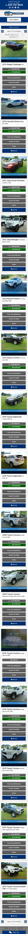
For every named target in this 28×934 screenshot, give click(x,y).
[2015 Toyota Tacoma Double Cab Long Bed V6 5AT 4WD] (14, 812)
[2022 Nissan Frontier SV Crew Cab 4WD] (14, 343)
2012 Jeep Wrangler (13, 241)
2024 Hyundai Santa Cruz (12, 122)
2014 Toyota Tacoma (13, 710)
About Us (10, 928)
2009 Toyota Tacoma (13, 595)
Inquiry (14, 87)
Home (7, 928)
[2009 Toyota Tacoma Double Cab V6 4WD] (14, 520)
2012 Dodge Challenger (13, 64)
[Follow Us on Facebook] (10, 7)
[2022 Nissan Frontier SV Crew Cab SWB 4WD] (14, 284)
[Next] (25, 31)
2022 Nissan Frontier (13, 300)
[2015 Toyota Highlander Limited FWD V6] (14, 402)
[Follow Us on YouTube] (15, 7)
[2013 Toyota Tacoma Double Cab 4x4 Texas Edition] (14, 871)
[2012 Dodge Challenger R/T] (14, 49)
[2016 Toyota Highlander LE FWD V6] (14, 461)
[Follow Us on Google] (18, 7)
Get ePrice (14, 660)
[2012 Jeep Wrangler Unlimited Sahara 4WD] (14, 225)
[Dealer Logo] (14, 13)
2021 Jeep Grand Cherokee (13, 181)
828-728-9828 (15, 5)
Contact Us (14, 928)
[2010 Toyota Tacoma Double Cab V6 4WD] (14, 638)
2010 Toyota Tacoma (13, 654)
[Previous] (2, 31)
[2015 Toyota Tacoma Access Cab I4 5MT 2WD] (14, 753)
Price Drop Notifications (14, 78)
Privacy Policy (19, 928)
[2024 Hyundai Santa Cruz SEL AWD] (14, 106)
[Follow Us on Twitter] (13, 7)
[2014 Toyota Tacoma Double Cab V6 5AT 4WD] (14, 694)
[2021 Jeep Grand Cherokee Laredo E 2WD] (14, 165)
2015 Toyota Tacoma (13, 769)
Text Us (14, 91)
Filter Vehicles (15, 27)
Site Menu (14, 20)
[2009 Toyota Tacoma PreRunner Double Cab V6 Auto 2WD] (14, 579)
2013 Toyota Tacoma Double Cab (14, 887)
